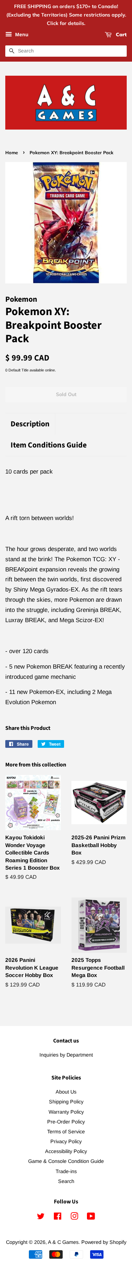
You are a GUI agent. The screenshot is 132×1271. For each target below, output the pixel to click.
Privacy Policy (66, 1141)
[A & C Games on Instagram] (74, 1217)
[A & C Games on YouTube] (91, 1217)
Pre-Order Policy (66, 1122)
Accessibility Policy (66, 1151)
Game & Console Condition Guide (66, 1161)
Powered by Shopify (103, 1242)
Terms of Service (66, 1131)
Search (66, 1181)
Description (30, 424)
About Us (66, 1092)
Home (11, 152)
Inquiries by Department (66, 1055)
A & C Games (63, 1242)
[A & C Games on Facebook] (58, 1217)
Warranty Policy (66, 1112)
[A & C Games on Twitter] (41, 1217)
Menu (21, 35)
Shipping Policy (66, 1101)
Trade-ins (66, 1171)
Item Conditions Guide (49, 445)
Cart (120, 35)
